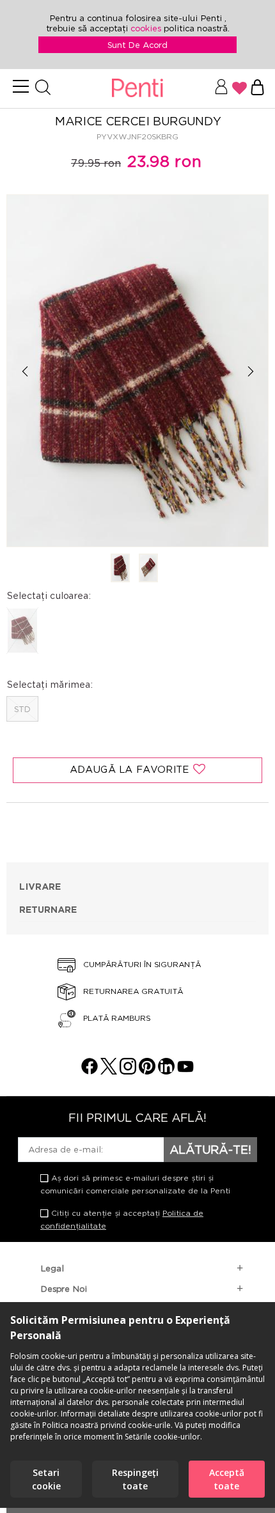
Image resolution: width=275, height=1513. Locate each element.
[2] (148, 569)
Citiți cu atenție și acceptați (121, 1219)
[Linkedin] (166, 1071)
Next (250, 372)
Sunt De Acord (137, 45)
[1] (120, 569)
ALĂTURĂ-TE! (210, 1149)
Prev (24, 372)
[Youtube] (185, 1071)
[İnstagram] (128, 1071)
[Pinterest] (147, 1071)
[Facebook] (89, 1071)
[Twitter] (108, 1071)
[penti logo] (137, 88)
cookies (147, 28)
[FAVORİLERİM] (239, 88)
